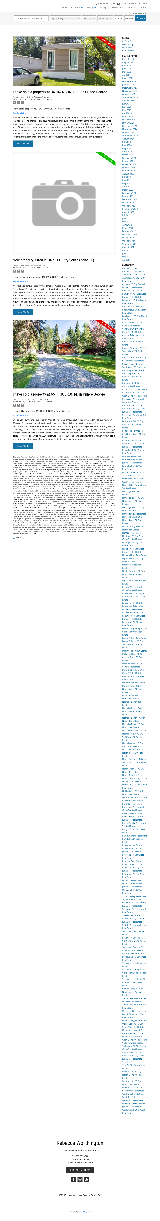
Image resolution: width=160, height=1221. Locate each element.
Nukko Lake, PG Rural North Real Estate (39, 504)
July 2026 (126, 65)
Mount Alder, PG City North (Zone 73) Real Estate (132, 689)
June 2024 (127, 145)
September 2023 (130, 170)
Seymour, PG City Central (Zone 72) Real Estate (36, 514)
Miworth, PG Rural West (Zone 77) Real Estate (44, 493)
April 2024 (127, 151)
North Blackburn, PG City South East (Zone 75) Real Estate (134, 762)
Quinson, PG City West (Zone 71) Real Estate (50, 512)
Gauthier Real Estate (67, 476)
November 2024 (129, 129)
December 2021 (129, 234)
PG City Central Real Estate (33, 508)
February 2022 (129, 231)
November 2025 (129, 91)
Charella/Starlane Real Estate (57, 463)
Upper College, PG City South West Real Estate (42, 525)
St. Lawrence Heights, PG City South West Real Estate (59, 521)
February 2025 (129, 119)
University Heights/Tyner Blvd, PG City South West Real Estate (90, 523)
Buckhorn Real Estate (71, 461)
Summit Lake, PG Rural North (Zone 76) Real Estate (95, 521)
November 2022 (129, 202)
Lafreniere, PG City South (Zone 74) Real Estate (72, 487)
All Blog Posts (128, 41)
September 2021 (130, 244)
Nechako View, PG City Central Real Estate (37, 499)
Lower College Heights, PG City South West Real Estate (76, 489)
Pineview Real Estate (43, 510)
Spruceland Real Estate (48, 519)
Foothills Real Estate (52, 474)
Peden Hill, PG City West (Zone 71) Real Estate (63, 506)
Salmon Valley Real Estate (97, 512)
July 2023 (126, 177)
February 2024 (129, 158)
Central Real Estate (86, 461)
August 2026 (128, 62)
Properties (76, 7)
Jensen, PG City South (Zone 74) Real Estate (91, 485)
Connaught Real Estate (87, 465)
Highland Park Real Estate (63, 482)
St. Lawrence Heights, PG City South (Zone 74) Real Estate (134, 972)
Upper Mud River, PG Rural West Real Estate (72, 525)
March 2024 (127, 154)
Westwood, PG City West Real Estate (24, 533)
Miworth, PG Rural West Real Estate (72, 493)
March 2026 (127, 78)
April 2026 (127, 75)
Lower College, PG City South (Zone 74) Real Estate (29, 491)
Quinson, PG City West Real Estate (77, 512)
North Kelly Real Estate (59, 501)
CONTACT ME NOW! (80, 1170)
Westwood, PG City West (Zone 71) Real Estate (93, 531)
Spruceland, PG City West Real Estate (69, 519)
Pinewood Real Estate (59, 510)
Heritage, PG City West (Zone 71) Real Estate (88, 480)
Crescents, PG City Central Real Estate (94, 470)
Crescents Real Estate (41, 470)
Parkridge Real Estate (94, 504)
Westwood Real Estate (69, 531)
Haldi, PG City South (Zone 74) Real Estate (36, 99)
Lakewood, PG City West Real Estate (46, 489)
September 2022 (130, 209)
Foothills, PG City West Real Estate (101, 474)
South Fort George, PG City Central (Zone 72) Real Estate (89, 516)
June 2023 (127, 180)
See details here (20, 113)
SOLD (144, 13)
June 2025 (127, 106)
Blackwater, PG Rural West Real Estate (50, 461)
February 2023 (129, 193)
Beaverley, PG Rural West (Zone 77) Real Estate (52, 459)
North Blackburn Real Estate (77, 499)
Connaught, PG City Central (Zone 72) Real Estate (132, 376)
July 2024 (126, 142)
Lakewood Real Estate (96, 487)
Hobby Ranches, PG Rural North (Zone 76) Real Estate (35, 485)
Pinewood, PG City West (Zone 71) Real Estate (82, 510)
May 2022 (126, 221)
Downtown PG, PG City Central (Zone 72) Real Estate (132, 424)
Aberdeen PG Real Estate (56, 457)
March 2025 (127, 116)
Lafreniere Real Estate (48, 487)
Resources (117, 7)
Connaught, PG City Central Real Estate (40, 467)
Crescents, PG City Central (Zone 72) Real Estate (65, 470)
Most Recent (128, 59)
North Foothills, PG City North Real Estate (37, 501)
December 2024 (129, 126)
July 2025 (126, 103)
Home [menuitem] (64, 7)
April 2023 (127, 186)
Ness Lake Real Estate (59, 499)
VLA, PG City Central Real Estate (34, 529)
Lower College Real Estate (103, 489)
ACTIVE (135, 13)
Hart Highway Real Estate (92, 478)
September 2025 (130, 97)
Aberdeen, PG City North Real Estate (78, 457)
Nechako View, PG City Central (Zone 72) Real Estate (132, 736)
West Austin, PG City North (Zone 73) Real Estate (61, 529)
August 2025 (128, 100)
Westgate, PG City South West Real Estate (47, 531)
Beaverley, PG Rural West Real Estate (81, 459)
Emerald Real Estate (84, 472)
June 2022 (127, 218)
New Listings (128, 44)
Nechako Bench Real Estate (71, 495)
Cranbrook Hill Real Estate (63, 467)
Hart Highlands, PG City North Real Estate (69, 478)
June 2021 (127, 253)
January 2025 (128, 122)
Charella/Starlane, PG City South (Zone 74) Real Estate (86, 463)
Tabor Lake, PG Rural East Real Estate (57, 523)
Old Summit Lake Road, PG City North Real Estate (69, 504)
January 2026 (128, 84)
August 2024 (128, 138)
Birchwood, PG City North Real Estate (25, 461)
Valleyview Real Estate (28, 527)
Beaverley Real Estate (28, 459)
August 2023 (128, 174)
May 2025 (126, 110)
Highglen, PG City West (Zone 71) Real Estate (39, 482)
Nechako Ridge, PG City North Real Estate (56, 497)
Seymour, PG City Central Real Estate (65, 514)
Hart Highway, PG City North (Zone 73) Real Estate (132, 520)
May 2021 (126, 256)
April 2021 (127, 260)
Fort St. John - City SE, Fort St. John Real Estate (28, 476)
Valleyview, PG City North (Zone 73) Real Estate (52, 527)
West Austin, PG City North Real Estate (90, 529)
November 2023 (129, 164)
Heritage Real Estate (66, 480)
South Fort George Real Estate (60, 516)
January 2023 (128, 196)
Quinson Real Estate (28, 512)
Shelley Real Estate (85, 514)
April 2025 (127, 113)
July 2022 (126, 215)
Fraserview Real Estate (51, 476)
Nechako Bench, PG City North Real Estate (28, 497)
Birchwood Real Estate (101, 459)
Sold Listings (128, 50)
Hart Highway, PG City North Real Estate (45, 480)
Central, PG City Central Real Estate (35, 463)
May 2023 (126, 183)
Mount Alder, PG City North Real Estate (48, 495)
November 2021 (129, 237)
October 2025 (128, 94)
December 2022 (129, 199)
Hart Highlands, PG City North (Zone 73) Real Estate (38, 478)
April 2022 (127, 224)
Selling (103, 7)
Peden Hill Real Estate (39, 506)
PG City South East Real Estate (53, 508)
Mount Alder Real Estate (93, 493)
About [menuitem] (131, 7)
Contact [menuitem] (143, 7)
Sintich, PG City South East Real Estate (36, 516)
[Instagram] (80, 1179)
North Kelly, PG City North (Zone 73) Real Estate (84, 501)
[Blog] (86, 1179)
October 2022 (128, 205)
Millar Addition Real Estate (56, 491)
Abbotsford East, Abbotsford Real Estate (34, 457)
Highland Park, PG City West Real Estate (85, 482)
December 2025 (129, 87)
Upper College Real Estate (134, 1020)
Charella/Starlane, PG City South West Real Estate (29, 465)
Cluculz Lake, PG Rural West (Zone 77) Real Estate (62, 465)
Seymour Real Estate (132, 899)
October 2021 (128, 240)
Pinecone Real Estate (71, 508)
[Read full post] (64, 62)
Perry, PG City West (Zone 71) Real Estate (92, 506)
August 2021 (128, 247)
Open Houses (128, 47)
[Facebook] (73, 1179)
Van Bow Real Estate (75, 527)
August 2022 (128, 212)
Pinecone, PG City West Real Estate (24, 510)
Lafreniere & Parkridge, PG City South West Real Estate (133, 596)
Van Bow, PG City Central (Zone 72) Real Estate (98, 527)
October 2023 (128, 167)
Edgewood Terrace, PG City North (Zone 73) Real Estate (58, 472)
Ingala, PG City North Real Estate (65, 485)
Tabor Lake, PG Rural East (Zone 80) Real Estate (28, 523)
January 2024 (128, 161)
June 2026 (127, 68)
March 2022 (127, 228)
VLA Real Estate (18, 529)
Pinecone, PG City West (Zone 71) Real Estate (94, 508)
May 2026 (126, 71)
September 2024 (130, 135)
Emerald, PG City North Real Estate (32, 474)
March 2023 (127, 189)
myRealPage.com (84, 1212)
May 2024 (126, 148)
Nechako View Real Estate (79, 497)
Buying (90, 7)
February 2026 (129, 81)
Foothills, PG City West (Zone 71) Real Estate (74, 474)
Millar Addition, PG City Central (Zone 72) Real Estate (83, 491)
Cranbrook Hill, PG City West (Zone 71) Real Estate (89, 467)
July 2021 (126, 250)
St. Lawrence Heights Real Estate (93, 519)
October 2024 (128, 132)
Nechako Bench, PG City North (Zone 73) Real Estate (98, 495)
